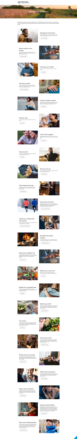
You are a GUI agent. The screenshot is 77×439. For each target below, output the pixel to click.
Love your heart (44, 413)
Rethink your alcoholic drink (25, 225)
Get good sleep (22, 395)
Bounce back (43, 106)
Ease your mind (23, 361)
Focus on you (43, 140)
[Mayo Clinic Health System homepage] (23, 3)
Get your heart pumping (45, 208)
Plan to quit (22, 123)
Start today (43, 275)
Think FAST (22, 156)
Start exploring (43, 173)
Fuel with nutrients (23, 56)
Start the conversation (24, 89)
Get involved (43, 72)
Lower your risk (23, 259)
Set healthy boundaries (45, 242)
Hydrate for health (44, 310)
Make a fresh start (23, 430)
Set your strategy (44, 38)
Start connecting (44, 378)
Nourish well (22, 327)
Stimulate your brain (44, 344)
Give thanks (22, 293)
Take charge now (23, 191)
